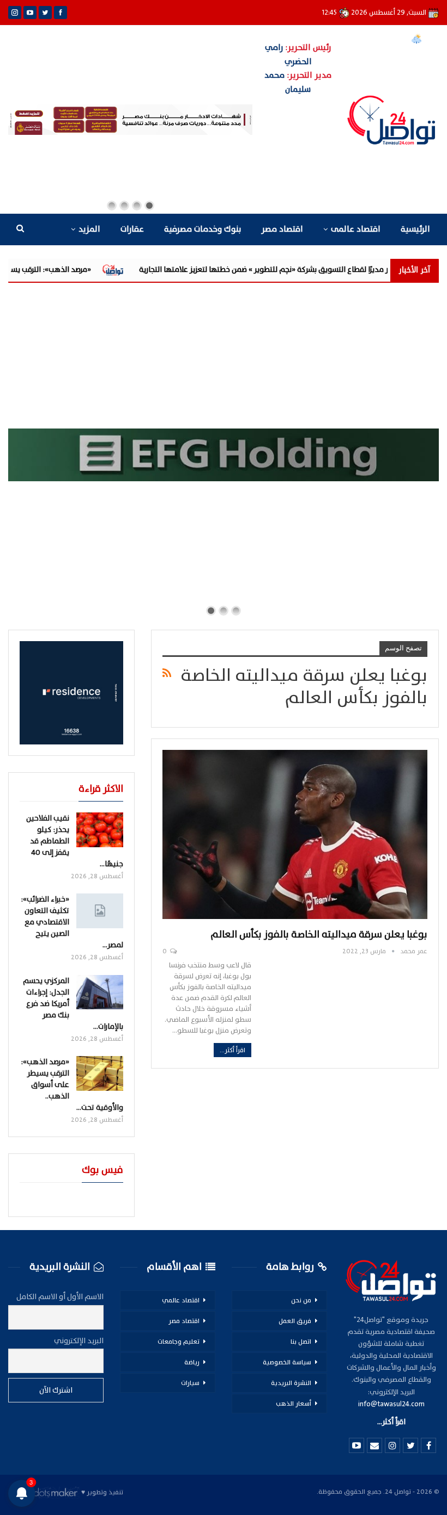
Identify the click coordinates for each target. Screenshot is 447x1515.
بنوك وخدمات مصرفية (202, 229)
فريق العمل (295, 1320)
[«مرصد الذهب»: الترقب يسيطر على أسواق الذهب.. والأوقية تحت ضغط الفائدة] (99, 1073)
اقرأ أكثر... (232, 1050)
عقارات (132, 229)
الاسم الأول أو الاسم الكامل (60, 1296)
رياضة (192, 1362)
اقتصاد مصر (282, 229)
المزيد (89, 229)
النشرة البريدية (291, 1382)
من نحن (301, 1300)
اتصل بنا (301, 1341)
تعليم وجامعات (179, 1341)
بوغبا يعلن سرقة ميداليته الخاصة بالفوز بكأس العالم (318, 934)
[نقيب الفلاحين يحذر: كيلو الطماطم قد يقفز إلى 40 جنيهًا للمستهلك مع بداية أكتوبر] (99, 829)
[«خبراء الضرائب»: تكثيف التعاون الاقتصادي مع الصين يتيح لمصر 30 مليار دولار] (99, 910)
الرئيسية (415, 229)
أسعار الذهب (293, 1403)
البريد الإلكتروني (79, 1340)
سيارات (190, 1382)
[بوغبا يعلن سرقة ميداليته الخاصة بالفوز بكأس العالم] (294, 834)
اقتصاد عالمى (355, 229)
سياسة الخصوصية (287, 1362)
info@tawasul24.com (391, 1404)
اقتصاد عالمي (181, 1300)
